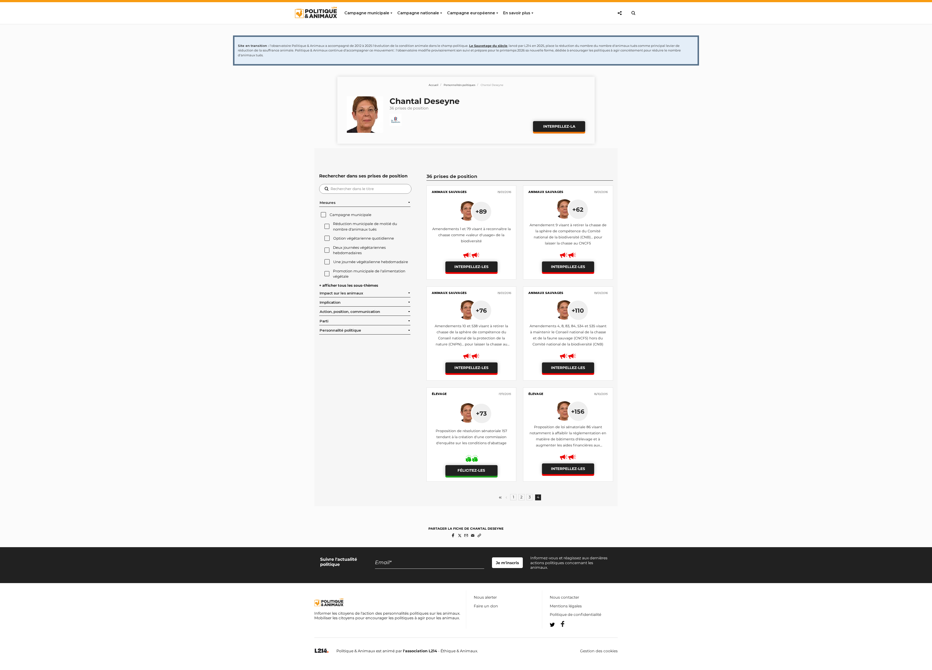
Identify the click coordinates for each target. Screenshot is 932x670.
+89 (481, 211)
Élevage (439, 394)
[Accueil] (315, 23)
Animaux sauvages (449, 192)
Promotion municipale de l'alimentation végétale (369, 274)
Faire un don (486, 606)
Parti (324, 321)
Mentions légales (566, 606)
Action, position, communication (350, 312)
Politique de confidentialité (575, 614)
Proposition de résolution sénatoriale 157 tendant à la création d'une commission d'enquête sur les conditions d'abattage (471, 437)
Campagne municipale (350, 215)
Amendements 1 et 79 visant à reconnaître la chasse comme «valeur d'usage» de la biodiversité (471, 235)
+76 (481, 310)
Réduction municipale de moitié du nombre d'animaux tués (365, 226)
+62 (577, 209)
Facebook (559, 624)
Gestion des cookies (599, 651)
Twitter (559, 633)
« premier (500, 497)
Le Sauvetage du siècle (488, 46)
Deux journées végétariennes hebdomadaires (359, 250)
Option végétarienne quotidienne (363, 238)
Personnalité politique (340, 330)
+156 (577, 411)
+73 (481, 413)
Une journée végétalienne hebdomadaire (370, 262)
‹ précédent (506, 497)
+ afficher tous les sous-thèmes (348, 285)
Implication (330, 302)
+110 (578, 310)
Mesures (327, 203)
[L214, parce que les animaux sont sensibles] (321, 651)
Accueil (433, 85)
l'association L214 (420, 651)
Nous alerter (485, 597)
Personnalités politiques (459, 85)
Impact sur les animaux (341, 293)
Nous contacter (564, 597)
